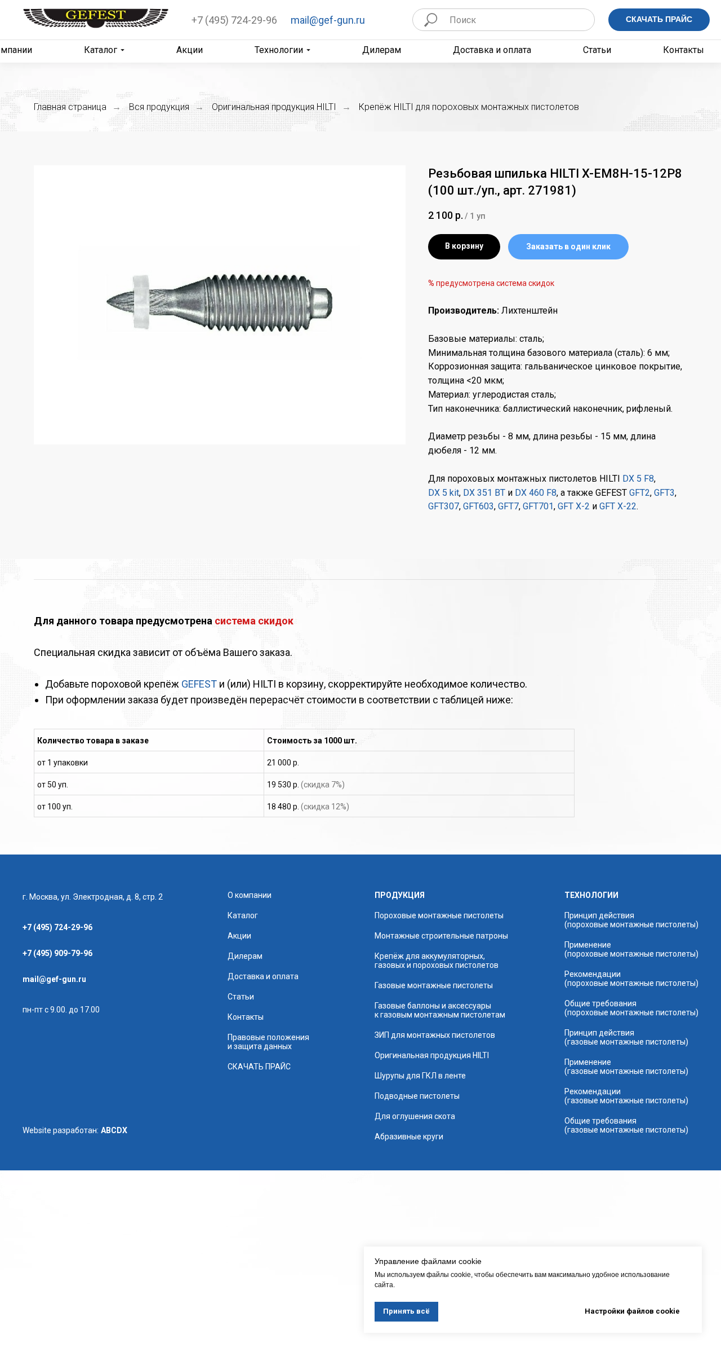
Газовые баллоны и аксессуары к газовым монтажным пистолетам (440, 1010)
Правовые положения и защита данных (268, 1042)
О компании (250, 895)
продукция (400, 895)
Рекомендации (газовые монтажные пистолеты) (626, 1096)
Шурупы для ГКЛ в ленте (420, 1075)
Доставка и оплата (492, 50)
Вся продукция (159, 107)
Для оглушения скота (415, 1116)
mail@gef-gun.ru (328, 20)
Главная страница (70, 107)
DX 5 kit (443, 492)
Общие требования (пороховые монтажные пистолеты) (631, 1008)
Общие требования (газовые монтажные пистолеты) (626, 1125)
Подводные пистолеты (417, 1095)
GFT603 (478, 506)
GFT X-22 (618, 506)
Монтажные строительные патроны (441, 935)
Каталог (100, 50)
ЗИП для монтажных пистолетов (435, 1035)
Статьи (597, 50)
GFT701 (538, 506)
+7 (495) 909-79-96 (57, 953)
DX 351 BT (484, 492)
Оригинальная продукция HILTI (274, 107)
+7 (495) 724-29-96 (234, 20)
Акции (189, 50)
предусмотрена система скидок (495, 283)
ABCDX (114, 1130)
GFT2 (639, 492)
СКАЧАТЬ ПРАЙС (259, 1066)
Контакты (683, 50)
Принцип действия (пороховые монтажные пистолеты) (631, 920)
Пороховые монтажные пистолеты (439, 915)
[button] (568, 246)
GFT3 (664, 492)
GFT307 (443, 506)
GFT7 (507, 506)
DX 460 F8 (536, 492)
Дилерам (381, 50)
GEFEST (199, 684)
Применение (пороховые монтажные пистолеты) (631, 949)
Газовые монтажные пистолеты (434, 985)
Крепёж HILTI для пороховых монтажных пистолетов (469, 107)
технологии (591, 895)
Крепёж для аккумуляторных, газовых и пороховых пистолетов (437, 961)
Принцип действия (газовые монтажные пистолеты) (626, 1037)
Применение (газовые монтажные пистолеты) (626, 1067)
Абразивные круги (409, 1136)
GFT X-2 (574, 506)
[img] (96, 18)
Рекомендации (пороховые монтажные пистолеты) (631, 979)
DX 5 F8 (638, 478)
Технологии (279, 50)
